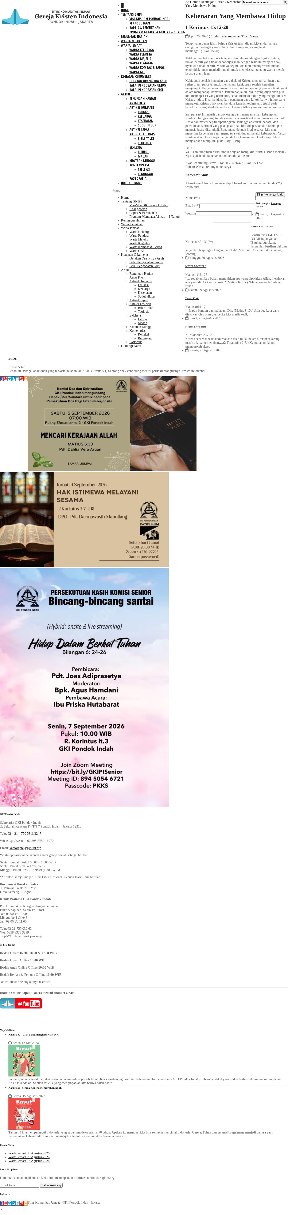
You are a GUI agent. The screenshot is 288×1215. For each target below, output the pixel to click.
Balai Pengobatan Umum (148, 85)
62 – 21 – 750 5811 (21, 833)
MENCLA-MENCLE (195, 266)
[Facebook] (1, 378)
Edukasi (143, 112)
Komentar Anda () (199, 241)
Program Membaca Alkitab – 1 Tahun (157, 32)
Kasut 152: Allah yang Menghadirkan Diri (33, 1034)
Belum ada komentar (226, 36)
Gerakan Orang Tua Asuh (148, 81)
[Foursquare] (13, 378)
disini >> (45, 982)
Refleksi (144, 169)
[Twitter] (9, 378)
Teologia (145, 143)
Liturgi (143, 151)
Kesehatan (145, 120)
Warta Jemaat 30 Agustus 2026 (29, 1153)
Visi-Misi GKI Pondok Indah (149, 18)
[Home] (122, 5)
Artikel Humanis (142, 107)
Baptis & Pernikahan (144, 27)
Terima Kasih (192, 298)
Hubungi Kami (131, 183)
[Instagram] (17, 378)
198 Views (251, 36)
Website (190, 213)
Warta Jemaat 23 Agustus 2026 (29, 1157)
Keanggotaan (139, 23)
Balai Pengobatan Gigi (146, 89)
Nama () (192, 198)
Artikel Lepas (139, 129)
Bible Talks (146, 138)
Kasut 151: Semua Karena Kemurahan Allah (35, 1087)
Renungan (145, 174)
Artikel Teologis (142, 134)
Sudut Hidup (147, 125)
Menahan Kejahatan (195, 326)
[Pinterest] (5, 378)
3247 (37, 833)
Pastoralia (138, 178)
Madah (143, 156)
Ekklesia (135, 147)
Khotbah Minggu (142, 160)
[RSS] (26, 378)
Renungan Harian (134, 36)
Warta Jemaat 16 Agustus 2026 (29, 1161)
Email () (192, 205)
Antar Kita (137, 103)
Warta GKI (137, 72)
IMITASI (12, 358)
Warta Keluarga (141, 50)
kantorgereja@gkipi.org (25, 848)
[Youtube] (22, 378)
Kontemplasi (139, 165)
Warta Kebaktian (134, 41)
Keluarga (145, 116)
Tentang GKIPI (131, 14)
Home (125, 10)
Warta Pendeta (140, 54)
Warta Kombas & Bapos (147, 67)
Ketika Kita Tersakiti (262, 226)
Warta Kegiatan (141, 63)
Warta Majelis (140, 58)
